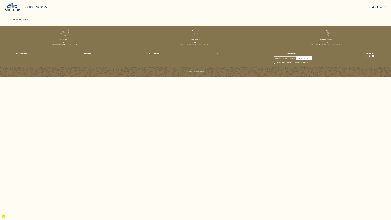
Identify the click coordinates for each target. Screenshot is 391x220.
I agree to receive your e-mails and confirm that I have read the (292, 63)
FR (385, 7)
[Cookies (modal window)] (3, 216)
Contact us (87, 54)
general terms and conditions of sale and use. (288, 64)
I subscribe (304, 58)
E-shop (29, 7)
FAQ (216, 54)
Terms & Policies (153, 54)
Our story (41, 7)
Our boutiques (21, 54)
